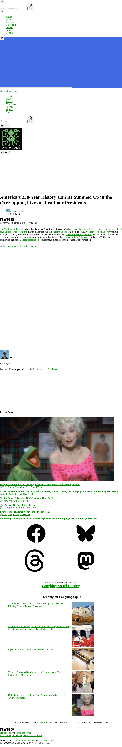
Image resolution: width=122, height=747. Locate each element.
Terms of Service (23, 733)
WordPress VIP (47, 740)
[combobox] (14, 121)
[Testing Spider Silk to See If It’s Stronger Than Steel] (16, 494)
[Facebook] (2, 220)
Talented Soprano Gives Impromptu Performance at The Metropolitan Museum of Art (34, 673)
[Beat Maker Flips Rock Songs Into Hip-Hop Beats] (18, 507)
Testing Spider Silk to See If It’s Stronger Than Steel (26, 498)
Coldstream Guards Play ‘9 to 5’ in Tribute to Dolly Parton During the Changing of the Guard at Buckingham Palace (59, 491)
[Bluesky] (5, 220)
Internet (36, 369)
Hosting (9, 101)
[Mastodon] (86, 571)
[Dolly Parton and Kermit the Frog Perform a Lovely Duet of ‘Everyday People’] (57, 480)
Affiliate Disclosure (32, 735)
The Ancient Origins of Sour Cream (18, 505)
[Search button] (30, 119)
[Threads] (9, 220)
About (9, 96)
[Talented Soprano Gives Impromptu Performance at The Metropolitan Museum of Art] (83, 692)
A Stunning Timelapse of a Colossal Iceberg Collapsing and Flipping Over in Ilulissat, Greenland (48, 518)
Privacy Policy (7, 733)
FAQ (8, 99)
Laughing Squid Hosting (61, 586)
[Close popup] (2, 38)
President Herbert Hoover (97, 231)
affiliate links (42, 722)
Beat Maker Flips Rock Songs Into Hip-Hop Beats (25, 512)
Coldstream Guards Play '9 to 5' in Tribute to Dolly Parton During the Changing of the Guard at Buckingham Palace (39, 627)
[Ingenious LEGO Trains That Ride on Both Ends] (83, 669)
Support (9, 109)
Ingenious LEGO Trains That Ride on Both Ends (31, 649)
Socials (9, 107)
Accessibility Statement (11, 735)
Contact (9, 112)
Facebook (52, 369)
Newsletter (11, 104)
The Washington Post (10, 229)
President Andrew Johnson (78, 234)
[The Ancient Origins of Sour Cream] (14, 501)
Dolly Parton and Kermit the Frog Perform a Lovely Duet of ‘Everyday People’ (40, 484)
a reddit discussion (30, 240)
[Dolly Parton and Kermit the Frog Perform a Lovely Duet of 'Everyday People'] (83, 715)
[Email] (12, 220)
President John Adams (75, 237)
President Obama (59, 231)
